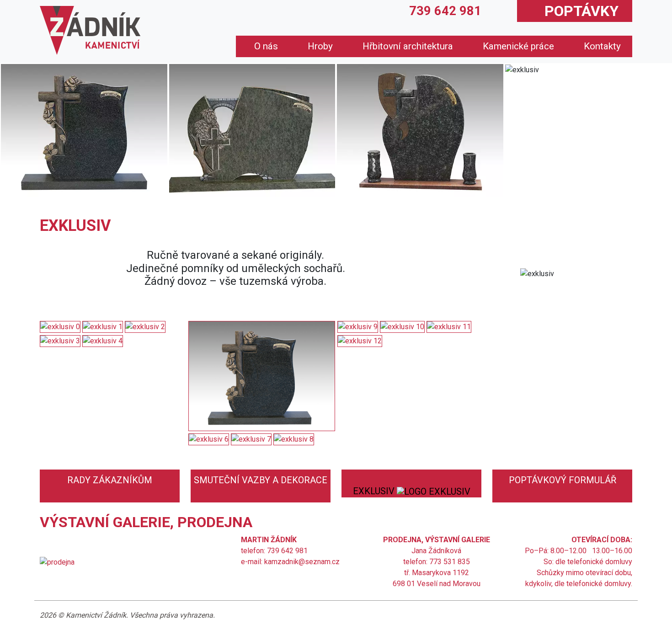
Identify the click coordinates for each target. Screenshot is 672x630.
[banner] (90, 30)
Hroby (320, 46)
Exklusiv (375, 491)
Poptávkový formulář (562, 480)
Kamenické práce (518, 46)
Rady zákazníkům (109, 480)
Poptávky (581, 11)
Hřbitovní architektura (408, 46)
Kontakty (602, 46)
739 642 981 (445, 11)
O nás (266, 46)
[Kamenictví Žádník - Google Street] (57, 561)
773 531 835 (449, 561)
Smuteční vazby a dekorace (260, 480)
